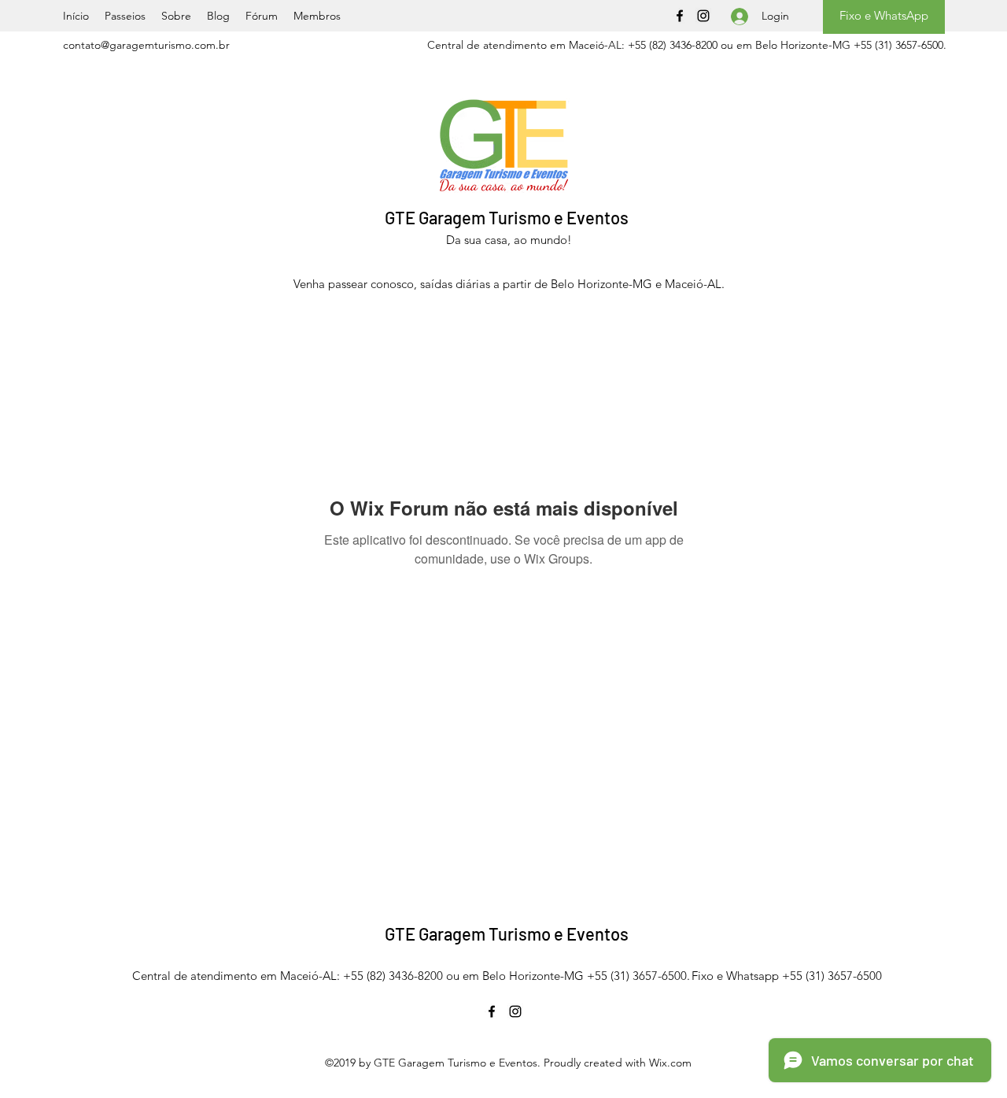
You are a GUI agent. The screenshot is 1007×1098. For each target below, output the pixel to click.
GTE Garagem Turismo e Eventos (507, 217)
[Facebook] (680, 16)
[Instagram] (703, 16)
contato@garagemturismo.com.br (146, 45)
